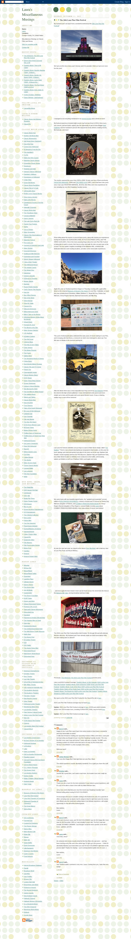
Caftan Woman (28, 457)
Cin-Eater (27, 454)
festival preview (86, 118)
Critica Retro (28, 361)
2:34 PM (59, 869)
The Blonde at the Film (31, 327)
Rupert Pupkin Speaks (31, 287)
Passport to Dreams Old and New (34, 617)
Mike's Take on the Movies (32, 314)
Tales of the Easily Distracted (33, 408)
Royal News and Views (31, 884)
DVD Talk (27, 495)
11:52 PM (59, 752)
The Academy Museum (31, 690)
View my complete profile (29, 44)
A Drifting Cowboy (29, 336)
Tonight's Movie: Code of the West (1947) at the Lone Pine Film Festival (82, 687)
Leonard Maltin (28, 468)
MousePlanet (28, 571)
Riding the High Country (31, 158)
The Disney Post (29, 637)
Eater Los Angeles (29, 751)
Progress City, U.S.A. (30, 606)
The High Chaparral (30, 907)
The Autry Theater (29, 696)
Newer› (56, 880)
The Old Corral (28, 339)
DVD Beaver (28, 504)
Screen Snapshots (29, 383)
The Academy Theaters (31, 693)
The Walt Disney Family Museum (34, 631)
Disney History (28, 584)
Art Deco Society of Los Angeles (34, 740)
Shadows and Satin (30, 169)
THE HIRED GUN (81, 182)
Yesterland (27, 576)
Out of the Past (28, 144)
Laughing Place (28, 579)
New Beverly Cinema (30, 698)
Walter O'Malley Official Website (34, 778)
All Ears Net (27, 568)
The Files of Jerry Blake (31, 345)
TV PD (26, 155)
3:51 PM (59, 776)
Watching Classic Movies (32, 160)
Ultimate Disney (29, 582)
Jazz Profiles (28, 876)
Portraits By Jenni (29, 325)
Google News (28, 915)
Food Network (28, 856)
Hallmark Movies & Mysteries (33, 901)
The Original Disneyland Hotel (33, 629)
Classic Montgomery (30, 138)
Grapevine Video (29, 540)
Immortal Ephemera (30, 251)
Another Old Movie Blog (31, 135)
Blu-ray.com (27, 506)
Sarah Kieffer (28, 842)
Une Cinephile (28, 416)
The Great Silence (29, 806)
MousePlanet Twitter (30, 573)
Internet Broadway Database (33, 865)
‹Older (61, 880)
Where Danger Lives (30, 452)
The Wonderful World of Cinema (34, 358)
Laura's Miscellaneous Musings (32, 14)
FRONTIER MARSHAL (61, 182)
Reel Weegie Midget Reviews (33, 364)
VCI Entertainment (29, 512)
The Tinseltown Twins (30, 213)
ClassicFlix (27, 124)
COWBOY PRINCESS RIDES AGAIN (87, 503)
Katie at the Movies (30, 200)
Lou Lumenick (28, 471)
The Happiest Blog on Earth (32, 620)
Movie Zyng (27, 548)
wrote (97, 506)
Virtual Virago (28, 322)
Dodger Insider (28, 776)
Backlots (26, 284)
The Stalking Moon (29, 394)
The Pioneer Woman (30, 826)
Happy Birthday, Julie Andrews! (33, 97)
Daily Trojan (27, 784)
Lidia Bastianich (29, 848)
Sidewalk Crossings (30, 207)
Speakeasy (27, 166)
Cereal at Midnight (29, 215)
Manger (26, 837)
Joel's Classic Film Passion (32, 289)
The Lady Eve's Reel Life (31, 221)
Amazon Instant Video (30, 556)
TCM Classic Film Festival (32, 720)
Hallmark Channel (29, 898)
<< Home (59, 877)
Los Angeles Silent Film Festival (33, 726)
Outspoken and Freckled (31, 256)
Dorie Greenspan (29, 845)
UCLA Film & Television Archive (33, 682)
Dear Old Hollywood (30, 446)
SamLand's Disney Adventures (33, 609)
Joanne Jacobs (29, 893)
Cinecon (26, 723)
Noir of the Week (29, 298)
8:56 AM (59, 766)
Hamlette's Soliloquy (30, 174)
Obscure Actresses (30, 309)
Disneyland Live (29, 612)
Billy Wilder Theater (30, 684)
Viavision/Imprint (29, 531)
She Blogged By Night (30, 389)
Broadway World (29, 871)
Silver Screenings (29, 232)
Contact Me (25, 47)
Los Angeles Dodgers (30, 773)
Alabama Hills (60, 593)
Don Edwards (99, 390)
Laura (24, 31)
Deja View (27, 623)
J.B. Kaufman (28, 333)
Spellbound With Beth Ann (32, 253)
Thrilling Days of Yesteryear (32, 433)
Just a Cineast (28, 229)
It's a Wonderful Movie (31, 904)
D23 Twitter (27, 645)
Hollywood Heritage (30, 743)
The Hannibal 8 (28, 152)
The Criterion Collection (31, 515)
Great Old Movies (29, 182)
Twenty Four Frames (30, 224)
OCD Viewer (28, 378)
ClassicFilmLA (28, 729)
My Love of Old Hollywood (32, 411)
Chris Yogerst (28, 347)
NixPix (26, 226)
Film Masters (28, 542)
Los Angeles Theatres (30, 709)
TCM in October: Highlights (32, 95)
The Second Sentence (31, 890)
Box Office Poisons (30, 295)
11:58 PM (59, 830)
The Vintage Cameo (30, 267)
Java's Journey (29, 218)
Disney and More (29, 601)
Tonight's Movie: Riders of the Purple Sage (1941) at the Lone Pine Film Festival (78, 689)
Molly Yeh (27, 840)
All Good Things (29, 427)
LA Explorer (27, 746)
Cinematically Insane (30, 372)
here (99, 698)
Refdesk (26, 912)
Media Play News (29, 498)
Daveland (27, 615)
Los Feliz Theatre (29, 679)
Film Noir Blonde (29, 419)
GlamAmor (27, 273)
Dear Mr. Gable (28, 303)
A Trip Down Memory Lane (32, 425)
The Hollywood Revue (31, 264)
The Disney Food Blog (31, 595)
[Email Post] (107, 718)
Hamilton (26, 551)
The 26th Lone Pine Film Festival (73, 20)
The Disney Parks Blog (31, 648)
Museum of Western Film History (34, 793)
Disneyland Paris (29, 656)
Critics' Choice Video (30, 534)
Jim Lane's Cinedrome (31, 443)
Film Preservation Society (32, 545)
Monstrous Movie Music (31, 909)
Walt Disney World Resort (32, 653)
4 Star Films (27, 180)
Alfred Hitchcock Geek (31, 311)
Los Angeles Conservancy (32, 737)
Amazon (26, 553)
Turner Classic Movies (31, 465)
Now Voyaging (28, 402)
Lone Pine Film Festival (31, 796)
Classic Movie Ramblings (32, 185)
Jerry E (61, 729)
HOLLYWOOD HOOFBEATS (69, 501)
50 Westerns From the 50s (32, 149)
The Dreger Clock (29, 770)
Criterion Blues (28, 342)
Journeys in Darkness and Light (34, 245)
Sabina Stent (28, 356)
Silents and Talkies (29, 397)
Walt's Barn (27, 634)
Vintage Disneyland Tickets (32, 604)
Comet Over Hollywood (31, 146)
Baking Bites (28, 829)
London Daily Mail (29, 882)
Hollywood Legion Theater (32, 704)
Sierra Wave (28, 809)
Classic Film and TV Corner (32, 367)
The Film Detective (30, 523)
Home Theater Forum (30, 501)
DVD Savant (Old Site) (31, 490)
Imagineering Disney (30, 626)
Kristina (61, 771)
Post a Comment (63, 874)
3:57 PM (59, 857)
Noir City (26, 718)
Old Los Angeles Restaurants (33, 754)
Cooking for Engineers (31, 823)
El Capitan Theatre (29, 640)
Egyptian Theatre (29, 673)
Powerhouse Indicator (30, 526)
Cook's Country (29, 853)
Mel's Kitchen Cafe (29, 831)
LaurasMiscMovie (29, 108)
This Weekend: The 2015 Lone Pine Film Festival (76, 678)
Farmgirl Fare (28, 820)
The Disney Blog (29, 587)
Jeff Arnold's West (29, 191)
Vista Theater (28, 701)
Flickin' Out (27, 369)
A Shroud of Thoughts (30, 278)
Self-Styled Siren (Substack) (32, 141)
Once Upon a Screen (30, 197)
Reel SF (26, 449)
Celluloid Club (28, 413)
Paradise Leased (29, 757)
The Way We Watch (30, 422)
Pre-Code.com (28, 242)
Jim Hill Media (28, 590)
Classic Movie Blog (30, 400)
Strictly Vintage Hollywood (32, 259)
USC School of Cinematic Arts (33, 687)
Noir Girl (26, 292)
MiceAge (26, 565)
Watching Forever (29, 240)
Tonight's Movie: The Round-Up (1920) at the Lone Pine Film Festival (75, 691)
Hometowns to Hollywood (32, 177)
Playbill (26, 868)
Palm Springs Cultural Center (33, 712)
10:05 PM (69, 717)
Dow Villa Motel (90, 548)
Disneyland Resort (29, 651)
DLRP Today (28, 598)
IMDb (25, 476)
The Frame (27, 353)
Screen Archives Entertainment (33, 509)
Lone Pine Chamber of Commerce (34, 798)
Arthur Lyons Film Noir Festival (33, 715)
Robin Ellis (27, 834)
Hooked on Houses (30, 887)
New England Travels (30, 896)
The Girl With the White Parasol (33, 391)
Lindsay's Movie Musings (32, 386)
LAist (25, 749)
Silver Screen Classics (31, 330)
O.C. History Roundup (31, 767)
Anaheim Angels (29, 781)
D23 (25, 642)
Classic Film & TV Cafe (31, 188)
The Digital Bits (28, 487)
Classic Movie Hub (30, 133)
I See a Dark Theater (30, 262)
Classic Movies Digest (31, 375)
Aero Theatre (28, 676)
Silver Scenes (28, 248)
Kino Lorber (27, 518)
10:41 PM (59, 813)
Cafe (66, 593)
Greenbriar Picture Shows (32, 163)
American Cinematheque (31, 671)
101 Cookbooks (29, 818)
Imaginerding (28, 593)
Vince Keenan (28, 300)
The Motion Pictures (30, 350)
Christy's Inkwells (29, 276)
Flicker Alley (27, 520)
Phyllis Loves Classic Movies (33, 193)
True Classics (28, 405)
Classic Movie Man (30, 210)
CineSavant (27, 493)
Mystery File (28, 879)
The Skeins (27, 460)
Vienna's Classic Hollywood (32, 171)
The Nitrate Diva (29, 270)
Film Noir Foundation (30, 474)
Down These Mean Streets (32, 380)
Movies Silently (28, 281)
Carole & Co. (28, 306)
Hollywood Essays (29, 440)
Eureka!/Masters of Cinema (32, 529)
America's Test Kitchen (31, 851)
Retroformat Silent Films (31, 707)
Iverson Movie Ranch (30, 764)
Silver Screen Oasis (30, 463)
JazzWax (27, 873)
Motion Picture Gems (30, 430)
